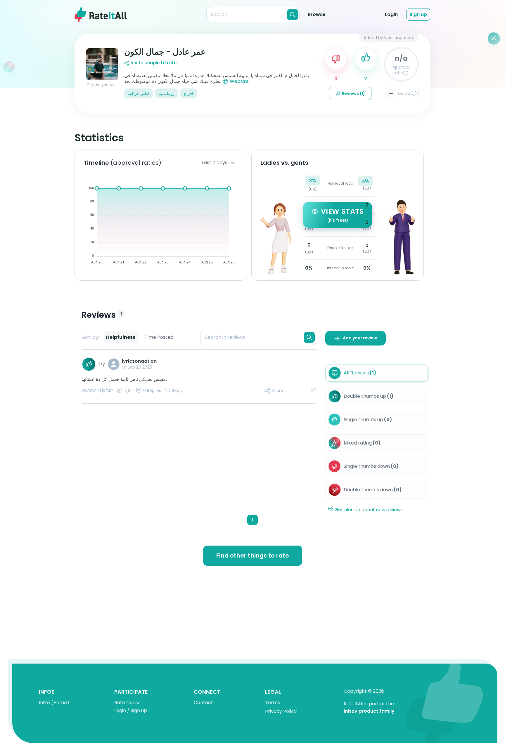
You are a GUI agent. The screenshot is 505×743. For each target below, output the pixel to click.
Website (239, 81)
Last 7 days (214, 162)
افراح (188, 93)
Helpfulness (120, 337)
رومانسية (166, 93)
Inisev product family (369, 711)
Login (391, 14)
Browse (317, 14)
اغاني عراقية (138, 93)
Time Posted (159, 337)
